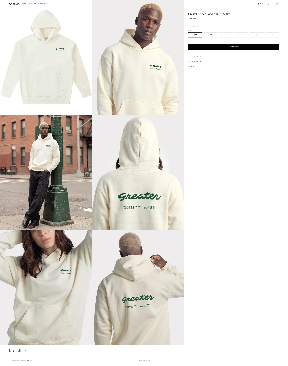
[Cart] (277, 3)
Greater (16, 360)
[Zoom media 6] (138, 287)
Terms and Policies (144, 360)
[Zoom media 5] (46, 287)
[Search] (267, 3)
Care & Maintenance (196, 62)
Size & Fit (191, 67)
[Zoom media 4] (138, 172)
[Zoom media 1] (46, 57)
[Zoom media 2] (138, 57)
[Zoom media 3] (46, 172)
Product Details (194, 57)
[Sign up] (276, 350)
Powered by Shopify (26, 360)
